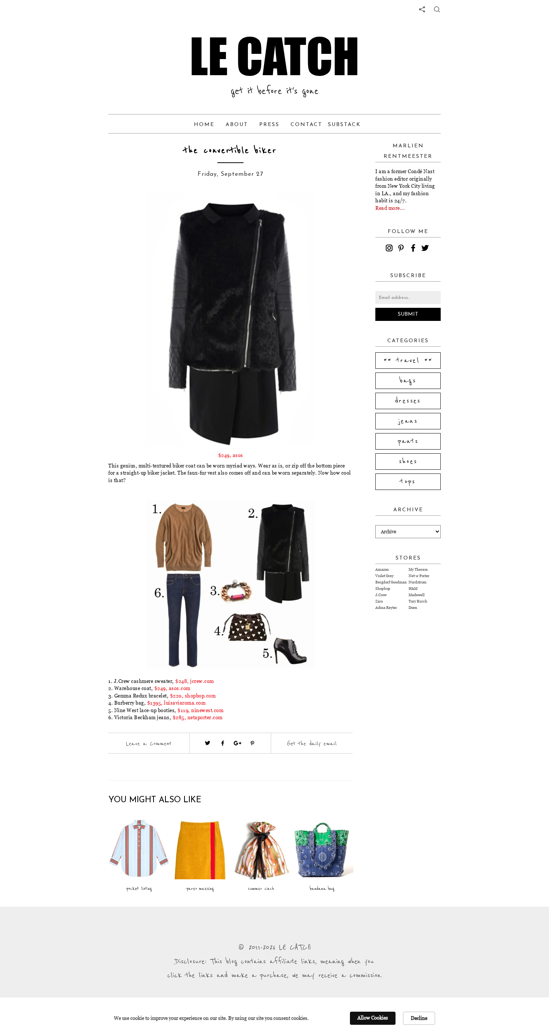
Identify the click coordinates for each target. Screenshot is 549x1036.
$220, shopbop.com (193, 696)
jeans (408, 421)
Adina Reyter (386, 607)
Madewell (417, 594)
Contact (306, 125)
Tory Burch (418, 601)
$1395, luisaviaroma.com (176, 703)
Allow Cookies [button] (372, 1018)
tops (408, 481)
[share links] (422, 9)
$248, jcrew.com (194, 681)
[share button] (437, 9)
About (237, 125)
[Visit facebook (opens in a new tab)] (223, 743)
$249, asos (230, 455)
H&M (413, 588)
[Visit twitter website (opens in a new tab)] (208, 743)
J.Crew (381, 594)
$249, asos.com (172, 688)
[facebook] (414, 249)
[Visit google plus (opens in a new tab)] (238, 743)
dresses (408, 400)
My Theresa (418, 569)
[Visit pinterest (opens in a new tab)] (252, 743)
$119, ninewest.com (200, 710)
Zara (379, 601)
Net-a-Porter (419, 575)
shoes (408, 461)
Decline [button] (419, 1018)
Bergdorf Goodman (391, 582)
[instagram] (390, 249)
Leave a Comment (148, 743)
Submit (408, 314)
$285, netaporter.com (198, 717)
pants (408, 441)
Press (269, 125)
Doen (413, 607)
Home (204, 125)
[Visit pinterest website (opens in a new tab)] (135, 210)
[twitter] (426, 249)
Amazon (382, 569)
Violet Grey (384, 575)
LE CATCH (274, 56)
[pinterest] (402, 249)
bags (408, 380)
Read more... (390, 208)
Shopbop (382, 588)
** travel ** (408, 360)
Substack (344, 125)
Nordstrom (418, 582)
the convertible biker (230, 150)
